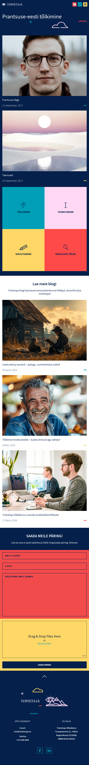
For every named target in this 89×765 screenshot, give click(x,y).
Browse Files (44, 643)
